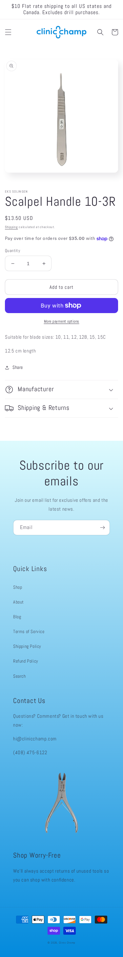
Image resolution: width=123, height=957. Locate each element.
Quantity (12, 250)
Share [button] (17, 367)
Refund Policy (25, 661)
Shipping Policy (27, 646)
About (18, 602)
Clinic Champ (67, 942)
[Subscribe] (102, 527)
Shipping (11, 227)
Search (19, 676)
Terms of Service (29, 631)
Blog (17, 617)
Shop (17, 587)
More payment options (61, 321)
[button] (8, 32)
